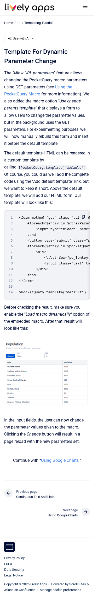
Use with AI (21, 38)
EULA (8, 564)
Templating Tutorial (38, 23)
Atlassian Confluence (20, 590)
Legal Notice (13, 575)
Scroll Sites (77, 584)
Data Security (14, 570)
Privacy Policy (14, 558)
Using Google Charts (60, 460)
